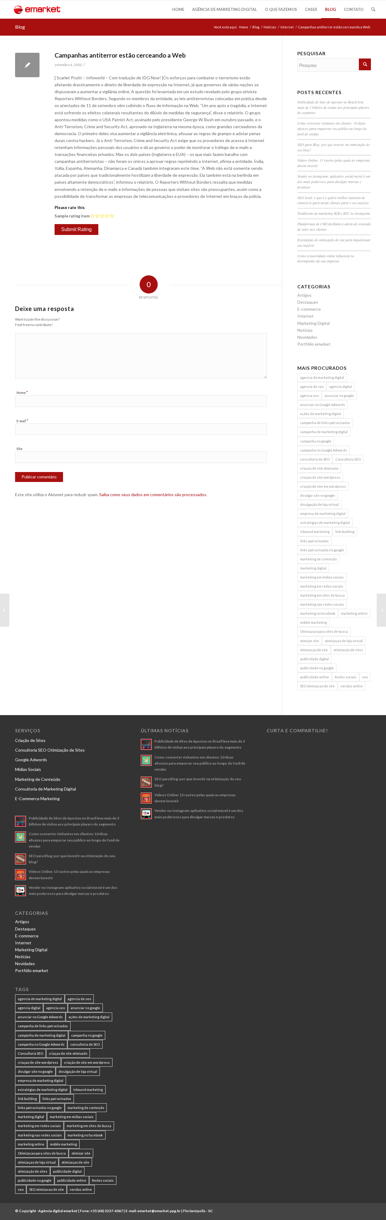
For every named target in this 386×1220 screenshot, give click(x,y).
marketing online (354, 613)
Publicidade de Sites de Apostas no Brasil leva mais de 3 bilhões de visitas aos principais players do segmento (333, 107)
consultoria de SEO (315, 459)
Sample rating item (72, 216)
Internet (287, 27)
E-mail (22, 420)
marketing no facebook (317, 613)
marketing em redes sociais (321, 586)
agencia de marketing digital (322, 377)
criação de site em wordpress (323, 486)
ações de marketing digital (320, 414)
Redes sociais (345, 677)
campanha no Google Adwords (323, 450)
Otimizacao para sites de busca (324, 631)
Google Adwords (31, 759)
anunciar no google (339, 396)
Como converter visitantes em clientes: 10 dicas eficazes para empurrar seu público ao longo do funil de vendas (332, 128)
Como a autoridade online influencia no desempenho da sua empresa (325, 258)
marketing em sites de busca (322, 595)
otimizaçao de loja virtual (344, 641)
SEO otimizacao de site (317, 686)
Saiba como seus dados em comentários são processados (152, 494)
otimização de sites (348, 650)
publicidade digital (314, 659)
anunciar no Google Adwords (322, 405)
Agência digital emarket (58, 1211)
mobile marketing (313, 622)
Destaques (307, 302)
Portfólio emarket (314, 344)
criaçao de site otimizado (319, 468)
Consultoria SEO (348, 459)
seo (365, 677)
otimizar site (309, 641)
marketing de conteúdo (318, 559)
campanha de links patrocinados (325, 423)
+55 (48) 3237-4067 (106, 1211)
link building (344, 532)
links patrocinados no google (322, 550)
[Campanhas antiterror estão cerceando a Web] (27, 65)
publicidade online (314, 677)
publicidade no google (317, 668)
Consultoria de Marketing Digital (45, 788)
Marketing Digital (313, 323)
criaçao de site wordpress (320, 477)
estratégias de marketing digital (325, 522)
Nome (22, 392)
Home (243, 27)
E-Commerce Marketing (37, 798)
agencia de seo (312, 386)
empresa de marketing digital (323, 513)
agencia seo (309, 396)
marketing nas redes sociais (322, 604)
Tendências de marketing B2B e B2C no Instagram (333, 213)
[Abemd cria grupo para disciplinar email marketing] (4, 610)
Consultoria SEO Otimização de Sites (50, 750)
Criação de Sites (30, 740)
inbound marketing (315, 532)
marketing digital (313, 568)
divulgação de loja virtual (319, 504)
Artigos (304, 295)
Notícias (270, 27)
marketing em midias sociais (322, 577)
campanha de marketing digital (324, 432)
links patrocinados (314, 541)
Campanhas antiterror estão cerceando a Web (120, 55)
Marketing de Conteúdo (37, 779)
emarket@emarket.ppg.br (159, 1211)
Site (19, 449)
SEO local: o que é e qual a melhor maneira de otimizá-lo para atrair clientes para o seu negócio (333, 200)
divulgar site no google (317, 495)
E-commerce (309, 309)
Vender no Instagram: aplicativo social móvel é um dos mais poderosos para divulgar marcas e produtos (333, 181)
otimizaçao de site (314, 650)
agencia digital (340, 386)
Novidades (307, 337)
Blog (20, 27)
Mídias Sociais (28, 769)
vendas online (351, 686)
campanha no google (315, 441)
